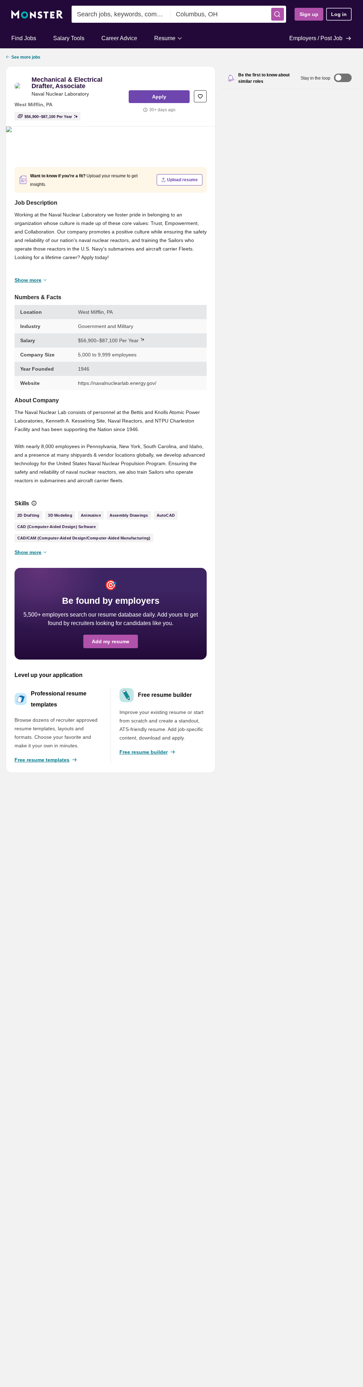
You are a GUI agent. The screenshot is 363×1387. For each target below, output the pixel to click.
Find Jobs (23, 38)
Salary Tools (68, 38)
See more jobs (25, 57)
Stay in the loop (315, 78)
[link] (22, 87)
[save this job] (200, 96)
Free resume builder (143, 752)
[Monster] (37, 14)
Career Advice (119, 38)
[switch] (343, 78)
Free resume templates (42, 760)
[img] (34, 503)
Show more (28, 280)
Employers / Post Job (315, 38)
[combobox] (121, 14)
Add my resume (110, 641)
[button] (277, 14)
